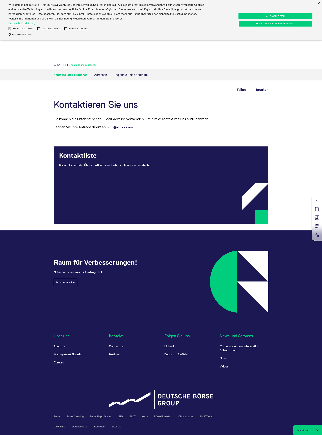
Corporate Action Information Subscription (239, 348)
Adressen (100, 75)
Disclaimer (60, 426)
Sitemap (116, 426)
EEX (121, 416)
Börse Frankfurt (163, 416)
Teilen (242, 90)
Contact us (116, 346)
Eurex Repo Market (101, 416)
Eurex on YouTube (176, 354)
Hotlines (114, 354)
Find (65, 64)
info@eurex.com (120, 127)
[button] (10, 28)
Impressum (99, 426)
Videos (224, 366)
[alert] (161, 20)
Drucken (262, 90)
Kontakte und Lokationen (71, 75)
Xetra (145, 416)
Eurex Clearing (75, 416)
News (223, 358)
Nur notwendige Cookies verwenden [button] (275, 24)
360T (132, 416)
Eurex (57, 64)
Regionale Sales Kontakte (131, 75)
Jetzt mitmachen (65, 282)
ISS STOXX (205, 416)
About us (60, 346)
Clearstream (185, 416)
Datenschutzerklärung (21, 23)
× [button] (319, 3)
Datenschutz (79, 426)
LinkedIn (170, 346)
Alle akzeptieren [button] (275, 16)
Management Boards (67, 354)
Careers (59, 362)
